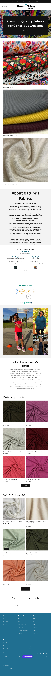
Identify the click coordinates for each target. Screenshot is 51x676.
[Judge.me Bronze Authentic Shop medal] (22, 291)
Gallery (34, 624)
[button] (2, 6)
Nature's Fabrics (9, 672)
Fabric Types (36, 633)
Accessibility (6, 642)
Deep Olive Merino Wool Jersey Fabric (10, 424)
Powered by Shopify (15, 672)
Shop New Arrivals (8, 87)
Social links (5, 624)
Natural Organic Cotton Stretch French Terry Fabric (36, 583)
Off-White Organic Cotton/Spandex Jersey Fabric (12, 521)
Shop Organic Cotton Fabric (10, 184)
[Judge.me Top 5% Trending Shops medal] (16, 297)
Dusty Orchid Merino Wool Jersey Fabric (33, 424)
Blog (34, 621)
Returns (20, 633)
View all (25, 485)
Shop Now (25, 30)
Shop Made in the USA (9, 135)
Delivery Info (21, 621)
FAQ (34, 618)
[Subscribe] (35, 605)
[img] (25, 252)
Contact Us (5, 621)
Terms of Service (6, 648)
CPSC (19, 618)
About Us (5, 618)
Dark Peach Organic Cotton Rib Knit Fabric (11, 583)
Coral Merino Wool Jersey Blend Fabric (10, 479)
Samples (35, 627)
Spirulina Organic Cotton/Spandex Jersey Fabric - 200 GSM (36, 553)
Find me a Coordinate (23, 630)
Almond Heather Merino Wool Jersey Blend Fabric (13, 451)
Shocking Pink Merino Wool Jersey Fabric (34, 479)
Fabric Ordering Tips (22, 624)
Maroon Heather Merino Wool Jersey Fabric (34, 451)
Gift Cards (35, 630)
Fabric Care (20, 627)
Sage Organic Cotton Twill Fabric (9, 552)
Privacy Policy (6, 645)
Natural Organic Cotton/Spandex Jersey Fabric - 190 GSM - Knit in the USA (36, 522)
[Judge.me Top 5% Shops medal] (29, 291)
